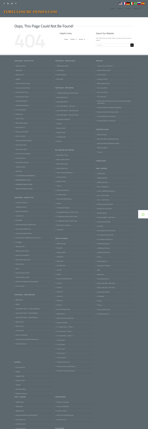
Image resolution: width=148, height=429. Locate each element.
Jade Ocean (60, 261)
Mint (98, 270)
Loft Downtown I (21, 424)
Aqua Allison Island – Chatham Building (27, 309)
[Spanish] (143, 3)
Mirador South (61, 132)
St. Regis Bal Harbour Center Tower (67, 212)
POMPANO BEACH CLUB (23, 180)
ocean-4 (59, 274)
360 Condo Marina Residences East (108, 139)
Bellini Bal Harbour (62, 164)
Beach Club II (19, 326)
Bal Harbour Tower (62, 155)
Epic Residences (20, 420)
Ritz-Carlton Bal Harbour (64, 199)
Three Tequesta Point (103, 310)
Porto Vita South (102, 92)
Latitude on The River (103, 266)
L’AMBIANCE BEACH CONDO (24, 184)
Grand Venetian (61, 75)
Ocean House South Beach (24, 141)
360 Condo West (102, 148)
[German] (128, 3)
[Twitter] (12, 3)
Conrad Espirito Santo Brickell (106, 231)
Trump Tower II (61, 353)
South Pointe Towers (22, 162)
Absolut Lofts (20, 75)
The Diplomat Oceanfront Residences (27, 339)
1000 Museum (20, 402)
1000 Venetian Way (62, 66)
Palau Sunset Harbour (22, 255)
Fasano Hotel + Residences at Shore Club (28, 238)
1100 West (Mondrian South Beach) (67, 93)
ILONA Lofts (19, 114)
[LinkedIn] (8, 3)
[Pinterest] (16, 3)
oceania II (59, 287)
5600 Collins (19, 300)
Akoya (17, 304)
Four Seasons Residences (105, 239)
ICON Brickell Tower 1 (103, 244)
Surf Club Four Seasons (64, 225)
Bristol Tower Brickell (103, 222)
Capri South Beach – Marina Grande (67, 111)
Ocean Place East (21, 145)
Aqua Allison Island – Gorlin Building (26, 313)
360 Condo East (102, 135)
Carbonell (100, 226)
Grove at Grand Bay (62, 406)
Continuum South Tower (23, 88)
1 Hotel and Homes (21, 203)
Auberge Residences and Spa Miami (26, 415)
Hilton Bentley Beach (22, 105)
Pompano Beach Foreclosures (106, 121)
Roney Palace (20, 264)
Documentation (20, 367)
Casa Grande (19, 216)
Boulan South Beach (22, 211)
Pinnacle (59, 305)
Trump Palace (61, 340)
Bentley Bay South (62, 102)
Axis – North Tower (103, 195)
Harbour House (61, 177)
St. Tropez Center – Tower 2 (65, 327)
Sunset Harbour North (22, 273)
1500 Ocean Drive (21, 207)
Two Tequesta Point (103, 314)
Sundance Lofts (20, 167)
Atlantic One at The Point (105, 66)
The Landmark (101, 97)
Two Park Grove (61, 420)
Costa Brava (60, 70)
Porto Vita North (102, 88)
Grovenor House (61, 411)
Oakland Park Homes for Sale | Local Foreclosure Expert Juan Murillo (114, 102)
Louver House (20, 119)
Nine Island (60, 79)
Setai (17, 268)
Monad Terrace (20, 127)
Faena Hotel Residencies (23, 229)
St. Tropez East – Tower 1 (64, 331)
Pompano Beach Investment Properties (109, 107)
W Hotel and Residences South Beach (27, 282)
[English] (121, 3)
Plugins (18, 372)
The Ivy (99, 305)
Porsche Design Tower (63, 309)
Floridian (59, 124)
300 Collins (19, 70)
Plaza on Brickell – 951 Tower (106, 288)
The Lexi (99, 152)
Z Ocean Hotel (20, 286)
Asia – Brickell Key (102, 187)
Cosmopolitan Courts (22, 92)
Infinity (99, 257)
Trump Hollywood (21, 344)
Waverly (59, 141)
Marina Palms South (103, 83)
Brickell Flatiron (102, 213)
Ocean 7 (59, 186)
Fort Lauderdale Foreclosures (106, 116)
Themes (18, 385)
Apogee (18, 79)
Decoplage (19, 220)
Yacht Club (19, 171)
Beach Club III (20, 322)
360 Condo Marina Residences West (108, 143)
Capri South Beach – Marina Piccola (67, 115)
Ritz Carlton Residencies (23, 260)
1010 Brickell (101, 173)
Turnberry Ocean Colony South (66, 371)
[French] (124, 3)
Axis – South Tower (103, 200)
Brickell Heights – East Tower (106, 217)
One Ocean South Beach (23, 154)
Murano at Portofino (22, 132)
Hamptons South (102, 79)
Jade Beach (60, 257)
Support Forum (20, 380)
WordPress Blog (21, 389)
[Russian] (139, 3)
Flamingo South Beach (63, 119)
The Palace (60, 230)
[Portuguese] (135, 3)
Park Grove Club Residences (65, 415)
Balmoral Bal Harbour (63, 159)
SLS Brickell (100, 296)
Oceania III (60, 292)
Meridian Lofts (20, 246)
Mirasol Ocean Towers (22, 251)
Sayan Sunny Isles (62, 323)
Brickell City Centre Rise (104, 209)
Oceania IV (60, 296)
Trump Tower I (61, 349)
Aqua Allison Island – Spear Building (26, 317)
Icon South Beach (21, 110)
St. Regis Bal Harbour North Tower (67, 216)
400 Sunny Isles (61, 244)
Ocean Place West (21, 149)
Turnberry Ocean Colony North (66, 366)
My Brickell (100, 274)
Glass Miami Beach (21, 101)
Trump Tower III (61, 358)
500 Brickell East (102, 178)
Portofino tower (20, 158)
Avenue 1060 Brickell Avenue (106, 191)
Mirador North (61, 128)
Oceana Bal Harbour (63, 190)
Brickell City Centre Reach (105, 204)
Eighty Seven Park (62, 168)
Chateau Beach (61, 252)
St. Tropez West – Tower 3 (65, 336)
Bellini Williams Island (103, 70)
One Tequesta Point (103, 279)
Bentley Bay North (62, 97)
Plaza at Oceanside (21, 335)
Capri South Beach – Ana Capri (66, 106)
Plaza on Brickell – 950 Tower (106, 283)
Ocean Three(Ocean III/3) (64, 279)
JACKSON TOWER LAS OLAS (24, 189)
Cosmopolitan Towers (22, 97)
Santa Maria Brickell (103, 292)
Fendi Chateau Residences (65, 173)
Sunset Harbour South (22, 277)
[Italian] (132, 3)
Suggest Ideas (20, 376)
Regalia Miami (61, 314)
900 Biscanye (20, 411)
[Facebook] (4, 3)
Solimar (59, 203)
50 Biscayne (19, 406)
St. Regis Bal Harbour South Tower (67, 221)
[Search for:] (113, 45)
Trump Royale (61, 344)
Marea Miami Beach (22, 123)
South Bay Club (61, 137)
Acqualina (60, 248)
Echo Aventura (101, 75)
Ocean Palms (20, 331)
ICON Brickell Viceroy (103, 252)
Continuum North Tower (23, 83)
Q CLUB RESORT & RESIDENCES (25, 176)
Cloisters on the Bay (63, 402)
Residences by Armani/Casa (65, 318)
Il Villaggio (19, 242)
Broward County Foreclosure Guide (108, 112)
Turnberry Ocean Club (63, 362)
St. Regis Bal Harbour (63, 208)
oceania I (59, 283)
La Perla (59, 270)
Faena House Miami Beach (24, 233)
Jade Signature (61, 265)
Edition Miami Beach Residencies (26, 225)
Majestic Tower (61, 181)
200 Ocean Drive (21, 66)
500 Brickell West (102, 182)
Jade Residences (102, 261)
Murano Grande (20, 136)
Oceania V (60, 301)
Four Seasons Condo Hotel (105, 235)
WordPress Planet (21, 394)
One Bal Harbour (62, 195)
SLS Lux (99, 301)
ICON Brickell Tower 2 (103, 248)
